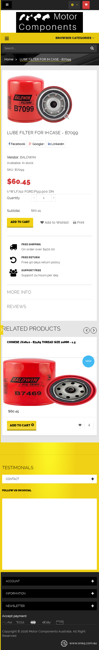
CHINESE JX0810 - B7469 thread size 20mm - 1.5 (41, 342)
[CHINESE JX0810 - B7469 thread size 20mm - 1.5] (49, 382)
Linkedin (57, 144)
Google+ (38, 144)
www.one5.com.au (83, 643)
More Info (19, 292)
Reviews (16, 306)
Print (80, 222)
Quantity (13, 198)
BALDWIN (28, 157)
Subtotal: (13, 211)
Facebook (17, 144)
